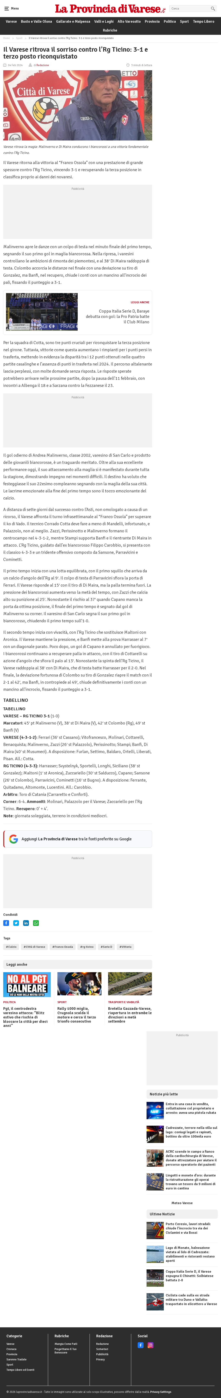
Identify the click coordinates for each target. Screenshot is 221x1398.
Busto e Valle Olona (36, 21)
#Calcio (11, 947)
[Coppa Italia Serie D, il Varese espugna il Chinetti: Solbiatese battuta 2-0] (155, 1285)
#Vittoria (125, 947)
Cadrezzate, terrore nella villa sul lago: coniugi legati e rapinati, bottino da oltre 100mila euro (191, 1132)
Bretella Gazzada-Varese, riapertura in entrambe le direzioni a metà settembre (130, 1015)
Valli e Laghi (104, 21)
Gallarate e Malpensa (73, 21)
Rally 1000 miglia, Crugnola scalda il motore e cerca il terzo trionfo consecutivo (76, 1015)
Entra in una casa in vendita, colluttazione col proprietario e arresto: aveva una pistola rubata (191, 1108)
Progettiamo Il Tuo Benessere (66, 1350)
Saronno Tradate (16, 1359)
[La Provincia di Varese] (110, 8)
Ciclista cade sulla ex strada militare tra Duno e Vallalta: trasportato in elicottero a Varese (191, 1299)
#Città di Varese (34, 947)
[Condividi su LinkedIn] (26, 924)
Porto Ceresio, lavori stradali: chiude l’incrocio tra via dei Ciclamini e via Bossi (188, 1228)
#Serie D (106, 947)
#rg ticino (86, 947)
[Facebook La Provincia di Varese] (6, 924)
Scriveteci (102, 1349)
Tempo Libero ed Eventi (20, 1370)
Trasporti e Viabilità (123, 1002)
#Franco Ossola (62, 947)
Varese (11, 21)
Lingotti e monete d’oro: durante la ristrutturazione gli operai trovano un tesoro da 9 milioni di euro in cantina (191, 1182)
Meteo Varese (182, 1203)
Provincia (152, 21)
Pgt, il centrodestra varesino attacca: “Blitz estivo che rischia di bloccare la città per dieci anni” (25, 1017)
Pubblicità (102, 1354)
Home (6, 38)
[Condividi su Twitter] (16, 924)
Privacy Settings (160, 1392)
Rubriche (110, 30)
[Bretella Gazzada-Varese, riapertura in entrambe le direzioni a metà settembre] (130, 994)
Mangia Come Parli (66, 1344)
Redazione (102, 1344)
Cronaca (11, 1349)
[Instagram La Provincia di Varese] (150, 1347)
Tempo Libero (203, 21)
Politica (170, 21)
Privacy (100, 1359)
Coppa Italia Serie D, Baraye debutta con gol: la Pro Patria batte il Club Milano (117, 316)
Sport (184, 21)
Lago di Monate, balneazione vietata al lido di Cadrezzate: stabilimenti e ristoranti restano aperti (190, 1254)
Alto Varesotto (129, 21)
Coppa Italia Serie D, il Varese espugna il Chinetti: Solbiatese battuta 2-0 (189, 1275)
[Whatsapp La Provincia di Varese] (36, 924)
